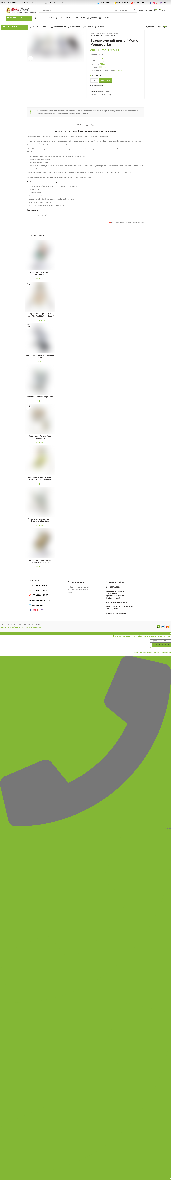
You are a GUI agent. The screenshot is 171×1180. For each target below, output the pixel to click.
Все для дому (101, 33)
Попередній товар (136, 35)
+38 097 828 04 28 (105, 3)
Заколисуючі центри (112, 33)
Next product (140, 35)
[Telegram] (110, 95)
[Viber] (161, 3)
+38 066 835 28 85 (138, 3)
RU (168, 3)
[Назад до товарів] (138, 35)
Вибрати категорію (122, 10)
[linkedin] (107, 95)
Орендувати (105, 80)
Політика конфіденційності (31, 627)
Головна (92, 33)
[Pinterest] (105, 95)
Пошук (134, 10)
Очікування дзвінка (161, 644)
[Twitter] (102, 95)
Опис (79, 125)
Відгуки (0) (89, 125)
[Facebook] (100, 95)
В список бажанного (98, 85)
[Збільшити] (30, 58)
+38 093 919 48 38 (122, 3)
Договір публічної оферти (10, 627)
